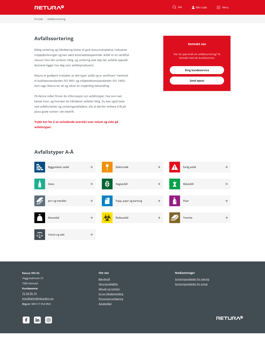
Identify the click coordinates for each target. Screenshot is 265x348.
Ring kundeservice (197, 70)
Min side (201, 7)
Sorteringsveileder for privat (191, 284)
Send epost (197, 80)
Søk (180, 7)
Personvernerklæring (111, 299)
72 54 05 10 (29, 293)
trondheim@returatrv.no (38, 298)
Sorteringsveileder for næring (192, 279)
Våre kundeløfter (108, 284)
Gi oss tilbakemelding (111, 294)
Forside (38, 19)
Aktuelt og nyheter (109, 289)
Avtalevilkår (105, 303)
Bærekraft (104, 279)
